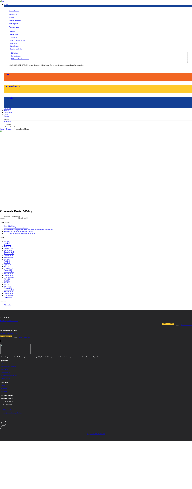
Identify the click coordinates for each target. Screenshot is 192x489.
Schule (6, 4)
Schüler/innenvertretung (17, 40)
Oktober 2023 (8, 293)
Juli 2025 (7, 259)
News (8, 74)
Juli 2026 (7, 241)
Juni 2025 (7, 261)
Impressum (3, 388)
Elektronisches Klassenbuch (20, 59)
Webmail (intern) (5, 378)
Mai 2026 (7, 243)
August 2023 (8, 297)
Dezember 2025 (9, 252)
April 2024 (7, 284)
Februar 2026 (8, 248)
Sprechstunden (15, 56)
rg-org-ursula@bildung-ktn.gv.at (12, 413)
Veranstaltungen (13, 86)
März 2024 (7, 286)
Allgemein (7, 305)
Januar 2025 (8, 270)
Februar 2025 (8, 268)
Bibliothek (14, 53)
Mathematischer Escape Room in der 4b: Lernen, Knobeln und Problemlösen (28, 230)
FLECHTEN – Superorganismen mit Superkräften (20, 233)
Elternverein (8, 112)
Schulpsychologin (16, 49)
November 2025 (9, 254)
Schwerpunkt (13, 24)
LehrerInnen (14, 34)
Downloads (7, 109)
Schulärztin (13, 43)
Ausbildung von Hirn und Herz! (9, 321)
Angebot (12, 17)
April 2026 (7, 245)
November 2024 (9, 274)
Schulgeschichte (14, 14)
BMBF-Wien (4, 369)
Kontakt (9, 98)
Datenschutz (3, 391)
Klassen (6, 110)
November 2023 (9, 292)
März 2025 (7, 266)
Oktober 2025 (8, 255)
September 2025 (9, 257)
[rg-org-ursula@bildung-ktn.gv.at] (184, 108)
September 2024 (9, 277)
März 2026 (7, 246)
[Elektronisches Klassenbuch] (191, 1)
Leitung (12, 31)
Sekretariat (13, 37)
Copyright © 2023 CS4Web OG (96, 434)
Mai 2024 (7, 283)
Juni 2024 (7, 281)
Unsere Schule (14, 11)
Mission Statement (15, 20)
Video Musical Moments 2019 (8, 375)
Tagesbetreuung (14, 27)
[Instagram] (189, 1)
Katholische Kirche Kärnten (8, 363)
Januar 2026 (8, 250)
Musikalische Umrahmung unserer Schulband (18, 231)
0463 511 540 (7, 122)
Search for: (22, 218)
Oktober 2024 (8, 275)
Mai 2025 (7, 263)
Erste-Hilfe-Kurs (9, 226)
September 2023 (9, 295)
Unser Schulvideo (5, 372)
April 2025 (7, 264)
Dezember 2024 (9, 272)
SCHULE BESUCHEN (168, 323)
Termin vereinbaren (186, 325)
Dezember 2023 (9, 290)
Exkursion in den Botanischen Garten (16, 228)
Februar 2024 (8, 288)
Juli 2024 (7, 279)
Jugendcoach (14, 46)
